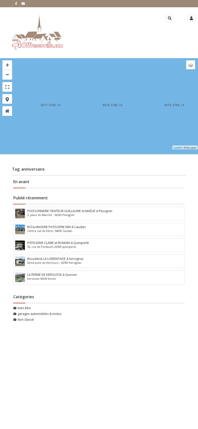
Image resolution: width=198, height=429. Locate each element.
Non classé (26, 319)
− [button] (7, 75)
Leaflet (178, 147)
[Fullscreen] (7, 87)
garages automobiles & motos (40, 313)
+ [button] (7, 65)
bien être (24, 308)
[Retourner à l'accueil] (7, 111)
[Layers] (190, 64)
